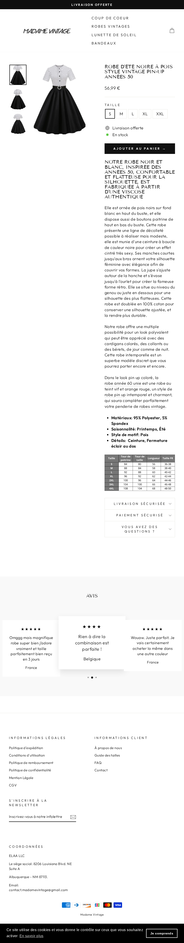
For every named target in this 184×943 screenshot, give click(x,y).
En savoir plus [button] (32, 936)
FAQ (97, 763)
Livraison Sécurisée (140, 504)
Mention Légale (21, 778)
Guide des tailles (107, 755)
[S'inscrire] (73, 817)
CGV (13, 785)
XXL (160, 113)
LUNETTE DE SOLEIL (114, 35)
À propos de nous (108, 748)
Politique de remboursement (31, 763)
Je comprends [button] (161, 933)
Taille (112, 105)
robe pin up (115, 394)
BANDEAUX (104, 43)
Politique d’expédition (26, 748)
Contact (100, 770)
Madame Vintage (92, 914)
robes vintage (152, 406)
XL (145, 113)
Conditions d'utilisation (27, 755)
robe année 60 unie (123, 383)
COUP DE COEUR (110, 18)
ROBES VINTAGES (111, 26)
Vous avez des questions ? (140, 529)
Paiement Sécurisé (139, 515)
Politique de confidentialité (30, 770)
